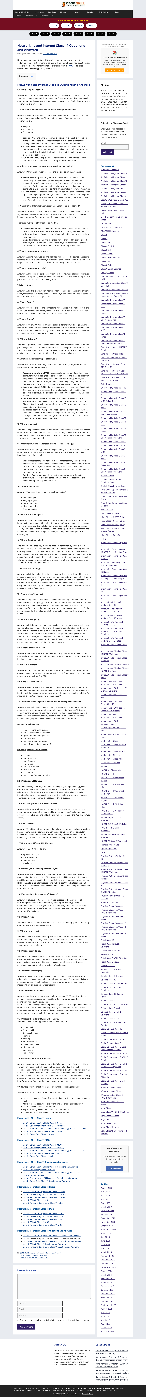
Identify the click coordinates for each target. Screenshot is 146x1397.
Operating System (109, 848)
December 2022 (108, 1294)
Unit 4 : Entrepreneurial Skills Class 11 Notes (42, 1131)
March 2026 (106, 1207)
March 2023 (106, 1282)
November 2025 (108, 1222)
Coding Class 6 (107, 273)
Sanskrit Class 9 (108, 966)
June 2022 (105, 1316)
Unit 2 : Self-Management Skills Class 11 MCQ (43, 1148)
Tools (117, 12)
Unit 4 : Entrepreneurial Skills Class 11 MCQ (42, 1153)
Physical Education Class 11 (113, 906)
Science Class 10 (108, 980)
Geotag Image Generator (23, 1391)
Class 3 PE (105, 261)
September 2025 (108, 1229)
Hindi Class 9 (107, 509)
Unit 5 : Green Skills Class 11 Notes (38, 1134)
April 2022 (105, 1324)
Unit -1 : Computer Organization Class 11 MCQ (43, 1214)
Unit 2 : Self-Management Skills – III (39, 1170)
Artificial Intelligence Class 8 (114, 192)
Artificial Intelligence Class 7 (113, 188)
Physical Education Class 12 (113, 923)
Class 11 (77, 12)
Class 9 (54, 25)
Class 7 (100, 34)
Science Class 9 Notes (111, 1018)
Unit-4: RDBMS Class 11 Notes (36, 1200)
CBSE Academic (108, 223)
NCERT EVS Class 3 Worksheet (114, 824)
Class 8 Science (108, 265)
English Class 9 (107, 475)
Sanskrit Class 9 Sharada (112, 976)
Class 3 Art (106, 242)
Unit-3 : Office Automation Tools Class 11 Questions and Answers (52, 1241)
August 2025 (106, 1233)
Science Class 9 (108, 1000)
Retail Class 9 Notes (110, 962)
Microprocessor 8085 (110, 763)
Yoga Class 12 (107, 1119)
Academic (18, 16)
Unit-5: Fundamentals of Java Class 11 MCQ (42, 1225)
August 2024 (106, 1271)
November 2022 (108, 1297)
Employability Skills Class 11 (113, 418)
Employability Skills (22, 12)
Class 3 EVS (106, 250)
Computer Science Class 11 (113, 300)
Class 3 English (107, 246)
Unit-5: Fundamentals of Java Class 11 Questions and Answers (51, 1247)
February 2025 (107, 1256)
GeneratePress (87, 1394)
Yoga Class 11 (107, 1108)
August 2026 (106, 1188)
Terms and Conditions (79, 1388)
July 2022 (105, 1313)
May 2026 (105, 1199)
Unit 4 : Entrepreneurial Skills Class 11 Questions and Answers (50, 1178)
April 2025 (105, 1248)
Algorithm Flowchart (110, 170)
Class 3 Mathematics (110, 257)
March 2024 (106, 1275)
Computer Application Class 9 (114, 290)
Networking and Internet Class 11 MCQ (34, 1255)
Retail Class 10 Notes (110, 950)
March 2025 (106, 1252)
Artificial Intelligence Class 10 (114, 173)
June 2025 (105, 1241)
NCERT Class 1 (107, 774)
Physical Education (109, 902)
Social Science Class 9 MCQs (114, 1053)
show (31, 76)
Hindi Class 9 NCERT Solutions (114, 517)
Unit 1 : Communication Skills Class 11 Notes (42, 1123)
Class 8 (111, 34)
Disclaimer (66, 1388)
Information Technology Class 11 (49, 1253)
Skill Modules (104, 12)
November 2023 (108, 1279)
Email (103, 143)
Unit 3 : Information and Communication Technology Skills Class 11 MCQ (55, 1150)
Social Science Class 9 (111, 1043)
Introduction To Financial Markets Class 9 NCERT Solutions (112, 631)
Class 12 (90, 12)
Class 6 (89, 34)
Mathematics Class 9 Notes (113, 759)
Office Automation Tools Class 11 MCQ (34, 1258)
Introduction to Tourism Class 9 (115, 664)
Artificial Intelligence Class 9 (114, 196)
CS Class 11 (64, 12)
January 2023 (107, 1290)
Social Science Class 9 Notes (114, 1070)
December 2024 (108, 1260)
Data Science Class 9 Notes (113, 354)
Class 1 (34, 34)
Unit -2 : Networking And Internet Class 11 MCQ (44, 1216)
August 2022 (106, 1309)
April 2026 (105, 1203)
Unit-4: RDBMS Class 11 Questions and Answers (44, 1244)
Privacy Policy (55, 1388)
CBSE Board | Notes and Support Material (100, 1391)
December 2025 (108, 1218)
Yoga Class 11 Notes (110, 1116)
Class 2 (45, 34)
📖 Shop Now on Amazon (115, 70)
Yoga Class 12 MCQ (109, 1123)
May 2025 (105, 1245)
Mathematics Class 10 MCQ (113, 751)
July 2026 (105, 1192)
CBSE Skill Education (28, 1253)
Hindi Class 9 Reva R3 (110, 535)
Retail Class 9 (107, 954)
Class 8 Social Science (111, 269)
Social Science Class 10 (111, 1029)
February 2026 (107, 1211)
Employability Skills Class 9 (113, 445)
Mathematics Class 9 (110, 755)
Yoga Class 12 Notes (110, 1127)
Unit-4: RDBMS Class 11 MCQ (36, 1222)
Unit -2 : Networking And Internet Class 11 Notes (44, 1194)
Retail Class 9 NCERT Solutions (115, 958)
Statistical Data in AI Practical (63, 1391)
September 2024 (108, 1267)
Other (103, 852)
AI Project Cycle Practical (42, 1391)
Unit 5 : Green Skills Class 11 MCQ (38, 1156)
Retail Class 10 (107, 940)
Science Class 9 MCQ (110, 1008)
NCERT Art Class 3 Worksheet (114, 770)
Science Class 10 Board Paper (114, 983)
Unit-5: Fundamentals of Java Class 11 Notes (43, 1203)
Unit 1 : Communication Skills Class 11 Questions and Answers (50, 1167)
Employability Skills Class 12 (113, 441)
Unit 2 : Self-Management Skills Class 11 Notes (44, 1126)
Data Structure (107, 384)
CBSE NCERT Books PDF (111, 227)
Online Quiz (30, 16)
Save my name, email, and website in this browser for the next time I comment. (55, 1320)
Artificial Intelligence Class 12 (114, 181)
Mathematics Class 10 (111, 741)
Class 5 (78, 34)
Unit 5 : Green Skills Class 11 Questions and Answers (46, 1181)
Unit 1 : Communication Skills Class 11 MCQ (42, 1145)
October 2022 (107, 1301)
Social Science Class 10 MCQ (114, 1039)
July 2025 (105, 1237)
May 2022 (105, 1320)
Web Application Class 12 (112, 1091)
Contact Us (45, 1388)
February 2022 (107, 1331)
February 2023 (107, 1286)
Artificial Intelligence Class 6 (114, 185)
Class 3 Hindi (107, 254)
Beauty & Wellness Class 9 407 (114, 200)
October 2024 (107, 1263)
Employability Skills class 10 (113, 388)
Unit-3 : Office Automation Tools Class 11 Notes (44, 1197)
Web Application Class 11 (112, 1087)
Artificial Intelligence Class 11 (114, 177)
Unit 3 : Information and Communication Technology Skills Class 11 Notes (55, 1128)
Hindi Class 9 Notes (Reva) (113, 525)
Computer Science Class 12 (113, 324)
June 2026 (105, 1195)
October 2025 (107, 1226)
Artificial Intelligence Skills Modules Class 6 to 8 (106, 1388)
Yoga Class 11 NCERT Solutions (115, 1112)
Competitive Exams (47, 16)
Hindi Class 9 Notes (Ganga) (113, 521)
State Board (52, 12)
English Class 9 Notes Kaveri (113, 486)
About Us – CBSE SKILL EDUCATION (26, 1388)
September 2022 (108, 1305)
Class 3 (56, 34)
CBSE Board (39, 12)
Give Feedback (114, 1169)
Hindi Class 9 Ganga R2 (111, 513)
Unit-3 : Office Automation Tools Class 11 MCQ (43, 1219)
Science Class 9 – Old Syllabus (114, 1004)
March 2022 (106, 1328)
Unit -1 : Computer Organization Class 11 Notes (44, 1192)
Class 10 (66, 25)
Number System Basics (111, 845)
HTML (103, 539)
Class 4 (67, 34)
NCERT (104, 766)
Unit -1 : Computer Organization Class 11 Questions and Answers (52, 1236)
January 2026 (107, 1214)
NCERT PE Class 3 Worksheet (114, 841)
